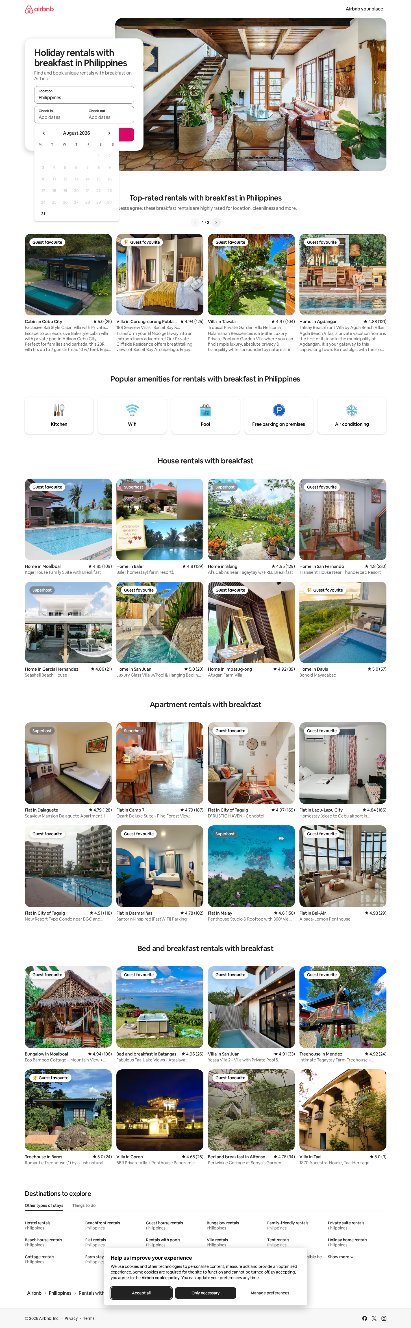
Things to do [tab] (84, 1205)
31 (43, 213)
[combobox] (84, 97)
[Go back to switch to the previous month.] (44, 133)
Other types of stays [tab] (44, 1205)
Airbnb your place (364, 9)
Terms (89, 1318)
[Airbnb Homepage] (39, 9)
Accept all (141, 1293)
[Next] (216, 222)
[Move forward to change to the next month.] (109, 133)
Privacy (71, 1318)
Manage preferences (270, 1293)
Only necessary (206, 1293)
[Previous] (195, 222)
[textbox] (59, 117)
